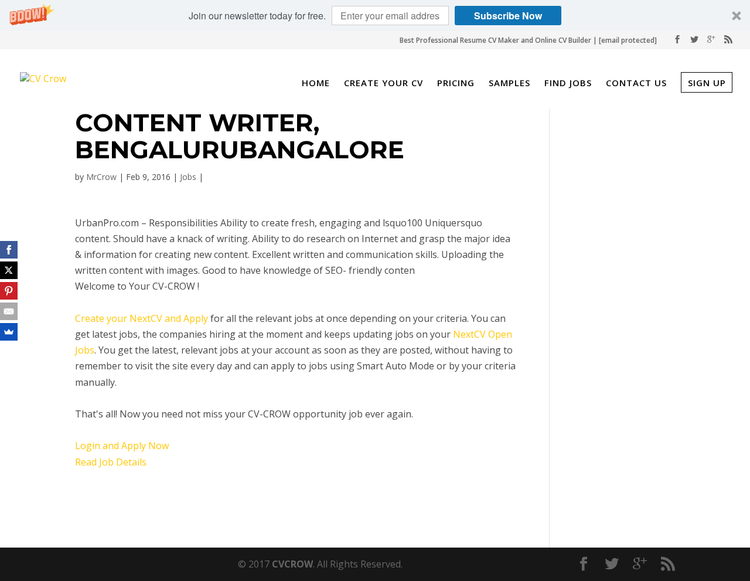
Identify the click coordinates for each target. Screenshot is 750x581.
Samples (509, 84)
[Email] (9, 311)
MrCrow (101, 176)
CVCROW (292, 564)
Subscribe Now (508, 15)
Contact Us (636, 84)
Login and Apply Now (122, 445)
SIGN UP (707, 83)
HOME (316, 84)
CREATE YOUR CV (383, 84)
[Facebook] (9, 250)
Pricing (456, 84)
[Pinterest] (9, 291)
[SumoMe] (9, 332)
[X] (9, 270)
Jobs (188, 176)
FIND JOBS (568, 84)
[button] (375, 15)
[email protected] (628, 40)
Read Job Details (110, 462)
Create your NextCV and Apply (141, 318)
